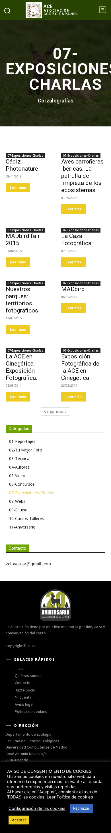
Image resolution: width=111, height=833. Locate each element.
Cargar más (53, 411)
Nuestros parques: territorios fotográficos (22, 300)
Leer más (18, 187)
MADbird (73, 289)
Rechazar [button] (81, 808)
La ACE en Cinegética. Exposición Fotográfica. (21, 367)
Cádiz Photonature (22, 165)
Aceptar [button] (19, 820)
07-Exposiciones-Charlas (25, 156)
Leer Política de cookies (70, 797)
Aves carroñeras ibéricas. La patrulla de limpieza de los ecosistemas (82, 175)
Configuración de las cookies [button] (37, 808)
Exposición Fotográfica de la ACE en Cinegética (80, 367)
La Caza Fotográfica (76, 240)
